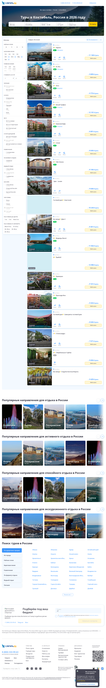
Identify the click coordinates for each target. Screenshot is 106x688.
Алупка (34, 554)
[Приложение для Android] (98, 668)
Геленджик (54, 580)
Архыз (71, 558)
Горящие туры (30, 651)
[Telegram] (27, 668)
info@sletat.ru (9, 660)
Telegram (20, 622)
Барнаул (35, 567)
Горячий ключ (92, 584)
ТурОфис (61, 653)
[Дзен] (40, 668)
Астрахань (91, 558)
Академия (77, 651)
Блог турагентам (79, 654)
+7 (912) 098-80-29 (77, 3)
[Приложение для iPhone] (93, 668)
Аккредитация (46, 661)
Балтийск (91, 562)
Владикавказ (36, 575)
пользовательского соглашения (54, 677)
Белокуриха (55, 567)
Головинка (73, 580)
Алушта (53, 554)
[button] (16, 24)
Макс (26, 622)
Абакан (34, 550)
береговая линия (9, 565)
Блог (27, 660)
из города (7, 555)
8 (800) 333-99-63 (65, 3)
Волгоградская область (76, 575)
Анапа (90, 554)
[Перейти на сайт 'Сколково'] (77, 669)
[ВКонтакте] (31, 668)
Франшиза (77, 648)
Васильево (54, 571)
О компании (46, 648)
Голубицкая (92, 580)
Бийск (90, 567)
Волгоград (54, 575)
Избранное (93, 3)
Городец (72, 584)
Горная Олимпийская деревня (39, 584)
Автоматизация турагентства (63, 656)
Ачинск (34, 562)
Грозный (35, 588)
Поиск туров (30, 648)
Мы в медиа (46, 656)
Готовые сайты (63, 659)
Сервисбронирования (63, 649)
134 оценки (60, 69)
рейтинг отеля (9, 560)
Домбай (90, 588)
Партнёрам (78, 656)
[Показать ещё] (102, 400)
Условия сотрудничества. (28, 679)
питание (7, 585)
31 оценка (59, 107)
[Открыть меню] (99, 3)
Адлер (71, 550)
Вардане (35, 571)
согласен (61, 615)
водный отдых (9, 580)
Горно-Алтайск (56, 584)
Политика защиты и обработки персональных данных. (47, 679)
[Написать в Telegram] (85, 3)
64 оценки (59, 88)
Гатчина (35, 580)
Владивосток (92, 571)
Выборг (90, 575)
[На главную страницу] (10, 3)
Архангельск (36, 558)
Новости (44, 651)
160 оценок (60, 50)
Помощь (7, 663)
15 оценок (59, 126)
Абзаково (54, 550)
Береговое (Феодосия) (76, 567)
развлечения (8, 570)
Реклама (77, 659)
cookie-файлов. (81, 681)
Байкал (53, 562)
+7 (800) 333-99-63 (10, 622)
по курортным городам (12, 550)
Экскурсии (29, 654)
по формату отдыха (10, 575)
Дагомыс (54, 588)
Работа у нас (46, 654)
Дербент (72, 588)
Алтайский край (93, 550)
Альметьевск (73, 554)
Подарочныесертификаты (30, 657)
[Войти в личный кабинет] (102, 3)
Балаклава (72, 562)
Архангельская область (58, 558)
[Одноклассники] (36, 668)
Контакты (45, 659)
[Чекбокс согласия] (56, 616)
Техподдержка (18, 663)
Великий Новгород (75, 571)
